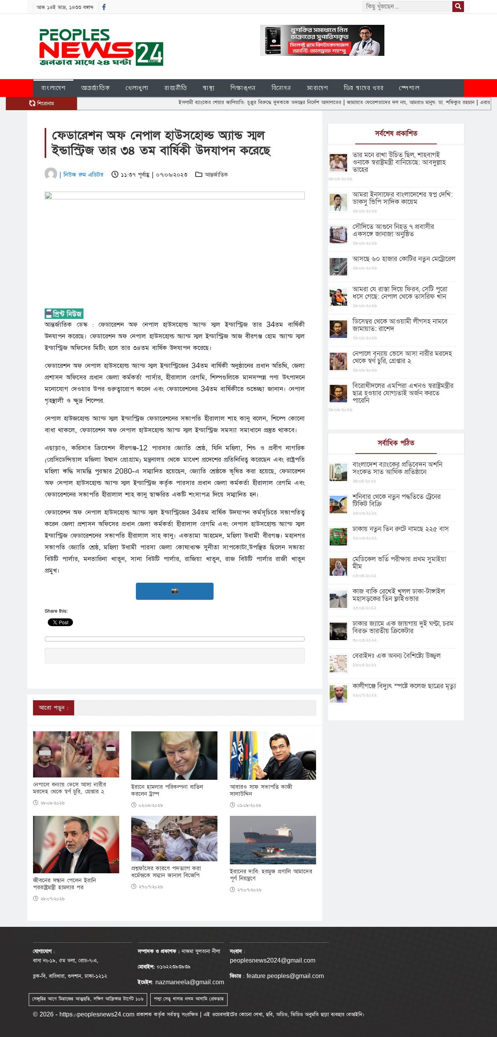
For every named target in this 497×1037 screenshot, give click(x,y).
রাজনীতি (175, 88)
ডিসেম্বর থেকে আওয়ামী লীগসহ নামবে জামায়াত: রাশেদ (400, 325)
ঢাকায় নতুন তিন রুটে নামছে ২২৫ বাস (401, 529)
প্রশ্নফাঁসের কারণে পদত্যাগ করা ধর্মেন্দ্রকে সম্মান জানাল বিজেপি (166, 872)
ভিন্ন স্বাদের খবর (364, 88)
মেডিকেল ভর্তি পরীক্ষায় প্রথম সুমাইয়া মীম (399, 563)
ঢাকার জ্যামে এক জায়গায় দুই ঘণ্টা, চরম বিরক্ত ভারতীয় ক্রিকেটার (403, 627)
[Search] (458, 6)
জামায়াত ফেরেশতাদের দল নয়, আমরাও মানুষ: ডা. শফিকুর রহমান (388, 102)
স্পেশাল (409, 88)
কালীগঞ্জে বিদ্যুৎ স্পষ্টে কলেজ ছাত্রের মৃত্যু (404, 686)
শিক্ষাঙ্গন (243, 88)
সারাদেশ (317, 88)
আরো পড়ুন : (53, 708)
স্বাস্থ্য (209, 88)
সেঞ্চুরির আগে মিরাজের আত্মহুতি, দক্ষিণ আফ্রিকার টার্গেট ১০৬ (87, 999)
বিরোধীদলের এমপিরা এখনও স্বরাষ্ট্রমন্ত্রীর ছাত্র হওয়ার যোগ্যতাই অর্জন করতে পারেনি (403, 393)
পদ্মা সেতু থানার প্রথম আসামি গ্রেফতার (189, 999)
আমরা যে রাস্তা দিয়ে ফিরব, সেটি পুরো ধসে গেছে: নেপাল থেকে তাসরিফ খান (400, 293)
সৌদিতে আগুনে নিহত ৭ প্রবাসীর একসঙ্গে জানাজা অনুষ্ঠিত (393, 230)
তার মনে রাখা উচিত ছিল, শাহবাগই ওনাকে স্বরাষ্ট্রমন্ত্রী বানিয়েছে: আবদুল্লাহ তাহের (399, 162)
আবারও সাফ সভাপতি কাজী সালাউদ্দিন (261, 791)
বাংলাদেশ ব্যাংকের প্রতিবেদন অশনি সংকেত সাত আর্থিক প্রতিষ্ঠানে (397, 468)
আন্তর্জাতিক (95, 88)
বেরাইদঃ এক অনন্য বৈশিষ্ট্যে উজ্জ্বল (397, 655)
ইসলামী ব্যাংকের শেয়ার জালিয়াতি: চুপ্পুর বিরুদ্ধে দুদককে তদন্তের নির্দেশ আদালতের (237, 102)
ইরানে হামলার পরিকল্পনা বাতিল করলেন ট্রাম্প (167, 791)
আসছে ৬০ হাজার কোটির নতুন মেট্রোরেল (404, 258)
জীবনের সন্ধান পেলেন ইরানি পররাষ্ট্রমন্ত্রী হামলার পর (64, 884)
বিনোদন (281, 88)
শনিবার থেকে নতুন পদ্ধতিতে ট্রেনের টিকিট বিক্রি (397, 500)
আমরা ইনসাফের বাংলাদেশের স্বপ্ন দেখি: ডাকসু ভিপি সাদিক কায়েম (403, 198)
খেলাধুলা (137, 88)
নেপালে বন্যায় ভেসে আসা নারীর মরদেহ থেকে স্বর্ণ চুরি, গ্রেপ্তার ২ (69, 788)
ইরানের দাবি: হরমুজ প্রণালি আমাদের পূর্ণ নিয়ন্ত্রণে (271, 875)
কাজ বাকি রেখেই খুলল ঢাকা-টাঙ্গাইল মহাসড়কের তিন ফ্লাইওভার (399, 595)
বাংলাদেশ (53, 88)
